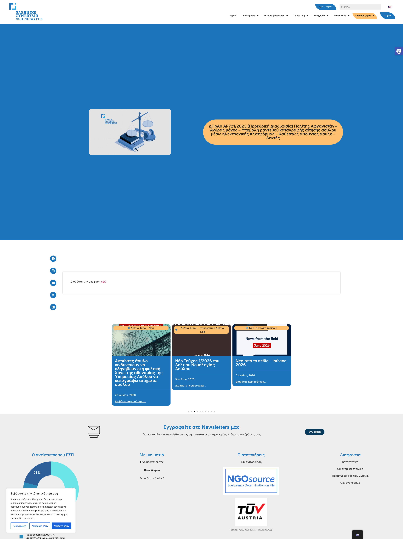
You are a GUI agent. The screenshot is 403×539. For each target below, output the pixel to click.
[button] (399, 51)
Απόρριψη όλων (40, 526)
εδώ (103, 281)
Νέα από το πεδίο (266, 328)
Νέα (151, 328)
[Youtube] (53, 283)
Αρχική (232, 15)
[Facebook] (53, 259)
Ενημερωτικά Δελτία (211, 328)
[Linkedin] (53, 307)
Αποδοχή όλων (61, 526)
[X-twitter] (53, 295)
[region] (41, 510)
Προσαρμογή (19, 526)
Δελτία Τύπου (139, 328)
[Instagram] (53, 271)
